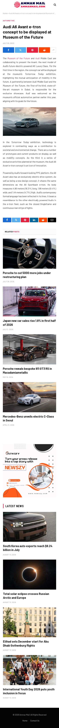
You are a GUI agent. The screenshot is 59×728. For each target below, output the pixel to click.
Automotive (9, 21)
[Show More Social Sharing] (53, 50)
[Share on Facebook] (8, 50)
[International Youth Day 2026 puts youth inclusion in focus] (29, 670)
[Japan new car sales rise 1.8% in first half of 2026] (29, 301)
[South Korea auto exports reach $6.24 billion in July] (29, 527)
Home (5, 13)
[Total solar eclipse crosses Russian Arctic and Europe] (29, 575)
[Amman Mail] (29, 4)
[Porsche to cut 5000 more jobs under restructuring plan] (29, 254)
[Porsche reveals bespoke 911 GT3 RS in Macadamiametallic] (29, 349)
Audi (37, 58)
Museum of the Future (18, 58)
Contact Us (34, 721)
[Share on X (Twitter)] (20, 50)
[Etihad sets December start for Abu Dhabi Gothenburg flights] (29, 622)
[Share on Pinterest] (32, 50)
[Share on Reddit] (44, 50)
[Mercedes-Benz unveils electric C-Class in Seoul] (29, 397)
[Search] (54, 4)
